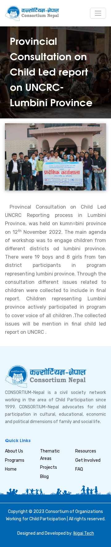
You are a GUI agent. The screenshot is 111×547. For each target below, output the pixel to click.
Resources (85, 451)
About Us (14, 451)
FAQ (79, 469)
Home (11, 469)
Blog (44, 476)
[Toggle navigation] (98, 13)
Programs (14, 460)
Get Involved (88, 460)
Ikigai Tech (83, 533)
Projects (48, 467)
